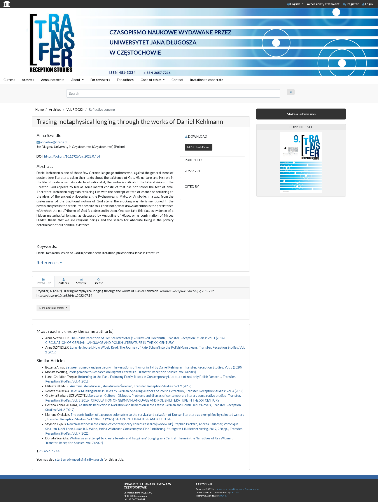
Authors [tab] (63, 283)
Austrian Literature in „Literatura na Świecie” (101, 386)
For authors (125, 80)
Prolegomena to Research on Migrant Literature (103, 372)
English (295, 4)
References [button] (48, 262)
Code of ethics (151, 80)
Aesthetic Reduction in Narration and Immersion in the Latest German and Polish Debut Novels (145, 405)
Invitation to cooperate (206, 80)
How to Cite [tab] (43, 283)
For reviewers (100, 80)
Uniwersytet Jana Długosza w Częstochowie (237, 489)
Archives (28, 80)
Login (368, 4)
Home (39, 109)
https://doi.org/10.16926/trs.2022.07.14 (72, 156)
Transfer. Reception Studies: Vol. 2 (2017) (162, 386)
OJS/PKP (223, 495)
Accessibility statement (323, 4)
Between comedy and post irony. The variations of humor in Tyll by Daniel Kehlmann (124, 367)
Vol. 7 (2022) (75, 109)
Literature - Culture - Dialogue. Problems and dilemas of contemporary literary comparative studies (157, 395)
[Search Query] (291, 92)
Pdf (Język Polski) (200, 147)
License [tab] (98, 283)
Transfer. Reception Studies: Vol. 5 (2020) (213, 367)
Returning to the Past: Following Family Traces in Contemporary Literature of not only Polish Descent (149, 377)
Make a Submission (301, 114)
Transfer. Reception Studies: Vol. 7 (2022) (74, 443)
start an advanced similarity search (79, 459)
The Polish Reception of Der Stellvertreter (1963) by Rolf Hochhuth (118, 338)
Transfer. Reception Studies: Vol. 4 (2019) (167, 372)
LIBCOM (234, 492)
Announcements (52, 80)
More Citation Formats (52, 307)
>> (58, 451)
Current (9, 80)
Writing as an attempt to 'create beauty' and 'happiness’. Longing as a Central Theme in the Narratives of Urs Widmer (151, 438)
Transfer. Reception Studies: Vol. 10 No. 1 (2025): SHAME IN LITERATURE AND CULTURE (109, 419)
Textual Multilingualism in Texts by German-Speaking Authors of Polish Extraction (127, 391)
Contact (177, 80)
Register (352, 4)
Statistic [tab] (81, 283)
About (76, 80)
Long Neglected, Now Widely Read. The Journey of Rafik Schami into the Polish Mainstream (134, 347)
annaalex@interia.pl (53, 142)
